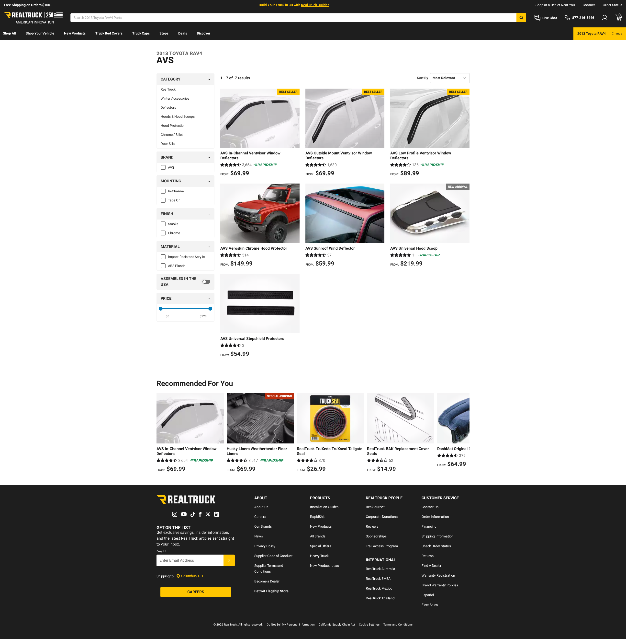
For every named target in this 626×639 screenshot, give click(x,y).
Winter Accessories (175, 98)
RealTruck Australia (380, 569)
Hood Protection (173, 126)
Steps (163, 33)
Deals (182, 33)
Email (161, 551)
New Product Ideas (324, 566)
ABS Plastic (176, 266)
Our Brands (263, 526)
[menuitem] (9, 33)
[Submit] (229, 560)
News (258, 536)
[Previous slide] (161, 433)
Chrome (174, 233)
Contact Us (430, 507)
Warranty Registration (438, 575)
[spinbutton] (168, 316)
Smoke (173, 224)
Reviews (372, 526)
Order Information (435, 517)
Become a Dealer (266, 581)
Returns (428, 556)
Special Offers (320, 546)
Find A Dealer (431, 566)
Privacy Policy (264, 546)
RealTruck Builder (315, 5)
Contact (589, 5)
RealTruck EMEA (378, 579)
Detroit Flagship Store (271, 591)
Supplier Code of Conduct (273, 556)
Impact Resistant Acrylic (186, 257)
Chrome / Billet (172, 135)
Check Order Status (436, 546)
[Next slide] (465, 433)
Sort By (422, 78)
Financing (429, 526)
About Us (261, 507)
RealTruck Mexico (379, 588)
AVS (171, 167)
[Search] (521, 17)
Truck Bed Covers (109, 33)
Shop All (9, 33)
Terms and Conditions (398, 624)
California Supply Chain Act (337, 624)
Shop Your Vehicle (40, 33)
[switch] (185, 282)
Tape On (174, 200)
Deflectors (168, 107)
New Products (75, 33)
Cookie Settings (369, 624)
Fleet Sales (430, 605)
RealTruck (168, 89)
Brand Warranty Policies (440, 585)
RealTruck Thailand (380, 598)
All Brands (317, 536)
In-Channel (176, 191)
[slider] (161, 309)
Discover (203, 33)
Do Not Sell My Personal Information (291, 624)
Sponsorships (376, 536)
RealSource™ (375, 507)
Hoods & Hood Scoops (178, 116)
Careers (260, 517)
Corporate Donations (382, 517)
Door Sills (168, 144)
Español (428, 595)
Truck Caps (141, 33)
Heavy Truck (319, 556)
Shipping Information (438, 536)
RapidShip (317, 517)
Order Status (612, 5)
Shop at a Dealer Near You (555, 5)
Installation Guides (324, 507)
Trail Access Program (382, 546)
